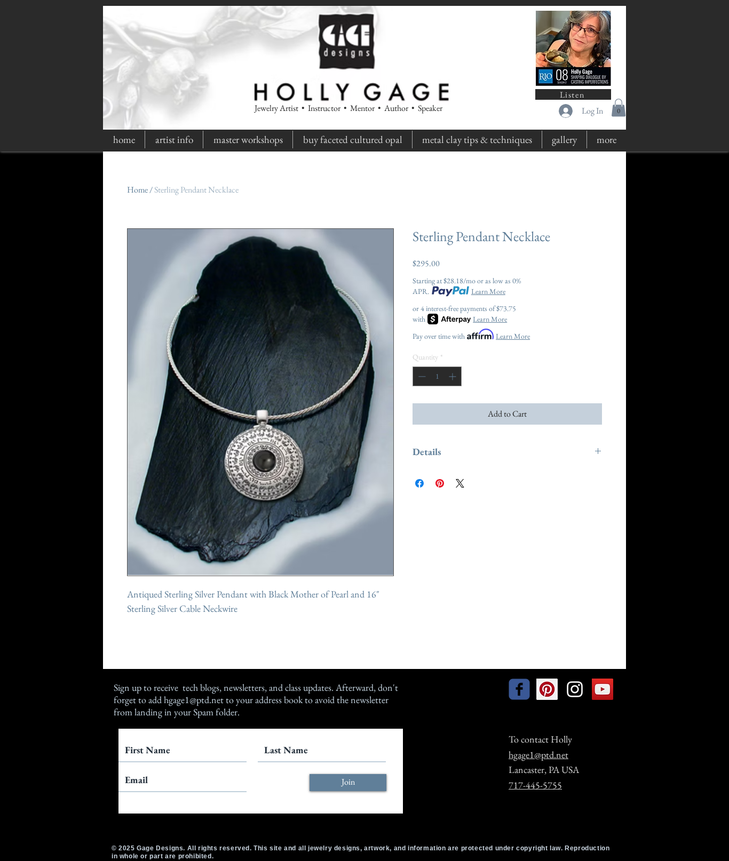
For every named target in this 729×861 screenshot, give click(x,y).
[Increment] (453, 376)
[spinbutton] (437, 376)
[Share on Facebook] (419, 483)
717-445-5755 (535, 785)
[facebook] (519, 689)
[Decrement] (420, 376)
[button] (618, 107)
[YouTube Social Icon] (602, 689)
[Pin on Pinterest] (439, 483)
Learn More (488, 291)
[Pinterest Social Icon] (547, 689)
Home (137, 189)
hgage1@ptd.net (194, 699)
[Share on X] (460, 483)
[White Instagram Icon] (574, 689)
